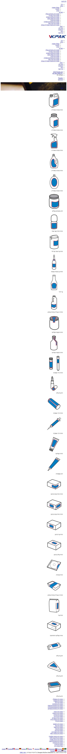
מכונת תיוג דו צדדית (54, 15)
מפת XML (23, 752)
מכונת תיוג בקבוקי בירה (56, 719)
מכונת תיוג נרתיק (58, 716)
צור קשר (60, 33)
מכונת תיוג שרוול (55, 20)
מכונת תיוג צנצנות (58, 700)
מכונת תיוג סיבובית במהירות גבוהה (50, 25)
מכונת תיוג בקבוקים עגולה (52, 14)
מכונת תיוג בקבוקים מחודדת (55, 707)
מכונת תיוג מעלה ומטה (53, 18)
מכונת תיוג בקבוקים (57, 704)
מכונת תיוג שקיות (58, 714)
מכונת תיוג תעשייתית (57, 732)
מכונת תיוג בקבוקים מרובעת (55, 705)
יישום (61, 26)
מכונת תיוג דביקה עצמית (56, 739)
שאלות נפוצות (55, 7)
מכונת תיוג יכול (59, 702)
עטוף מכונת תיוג (58, 746)
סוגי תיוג (61, 28)
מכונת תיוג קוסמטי (58, 724)
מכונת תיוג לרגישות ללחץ (56, 738)
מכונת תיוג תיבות (58, 711)
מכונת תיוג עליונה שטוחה (52, 17)
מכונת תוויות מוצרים (57, 718)
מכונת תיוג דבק (59, 730)
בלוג (62, 31)
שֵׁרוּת (57, 10)
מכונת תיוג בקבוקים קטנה (56, 741)
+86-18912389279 (58, 73)
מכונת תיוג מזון (59, 728)
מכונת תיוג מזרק (58, 744)
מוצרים (61, 12)
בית (62, 4)
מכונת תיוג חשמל (58, 727)
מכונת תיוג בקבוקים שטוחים (55, 708)
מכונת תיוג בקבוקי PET (56, 733)
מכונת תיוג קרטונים (58, 713)
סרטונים (60, 29)
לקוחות (57, 9)
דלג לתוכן (63, 1)
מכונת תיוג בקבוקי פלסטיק (56, 736)
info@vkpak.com (58, 72)
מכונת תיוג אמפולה (58, 699)
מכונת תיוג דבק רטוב (53, 23)
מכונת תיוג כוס (59, 725)
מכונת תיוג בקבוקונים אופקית (51, 21)
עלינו (61, 6)
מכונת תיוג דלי (59, 721)
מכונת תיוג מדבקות (58, 742)
